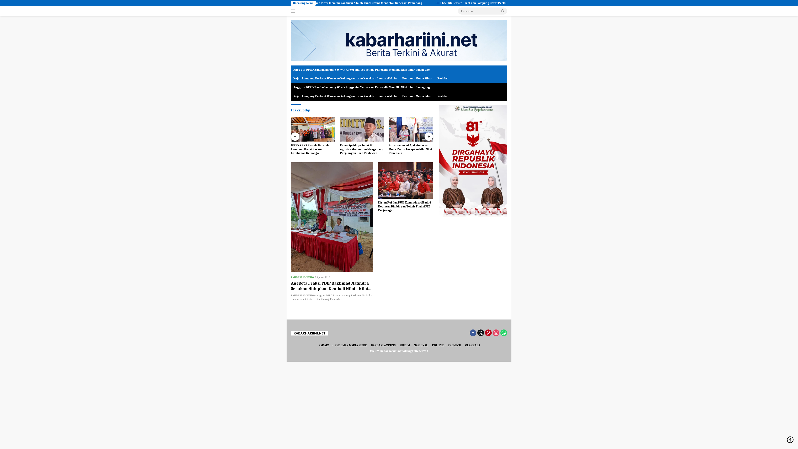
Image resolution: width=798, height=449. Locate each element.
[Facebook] (473, 333)
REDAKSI (325, 345)
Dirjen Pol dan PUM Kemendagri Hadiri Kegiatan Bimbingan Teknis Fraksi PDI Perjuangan (404, 206)
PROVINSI (454, 345)
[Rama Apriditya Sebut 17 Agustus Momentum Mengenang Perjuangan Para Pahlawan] (362, 129)
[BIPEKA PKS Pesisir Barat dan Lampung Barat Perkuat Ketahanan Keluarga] (313, 129)
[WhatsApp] (503, 333)
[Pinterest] (488, 333)
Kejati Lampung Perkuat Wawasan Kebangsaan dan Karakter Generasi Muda (345, 78)
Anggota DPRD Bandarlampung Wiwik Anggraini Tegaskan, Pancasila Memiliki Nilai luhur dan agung (361, 70)
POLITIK (438, 345)
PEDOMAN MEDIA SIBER (351, 345)
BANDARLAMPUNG (302, 277)
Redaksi (442, 78)
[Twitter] (480, 333)
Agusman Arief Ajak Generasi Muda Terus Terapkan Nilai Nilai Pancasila (410, 149)
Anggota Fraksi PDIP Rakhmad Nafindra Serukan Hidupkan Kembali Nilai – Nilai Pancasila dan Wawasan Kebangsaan (330, 288)
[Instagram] (496, 333)
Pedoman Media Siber (417, 78)
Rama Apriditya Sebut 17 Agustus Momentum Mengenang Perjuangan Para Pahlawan (361, 149)
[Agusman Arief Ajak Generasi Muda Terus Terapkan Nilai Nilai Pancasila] (411, 129)
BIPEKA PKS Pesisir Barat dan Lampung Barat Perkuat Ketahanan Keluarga (457, 3)
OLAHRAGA (472, 345)
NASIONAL (421, 345)
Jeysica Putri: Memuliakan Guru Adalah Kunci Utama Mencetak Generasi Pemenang (337, 3)
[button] (503, 10)
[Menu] (294, 11)
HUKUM (405, 345)
